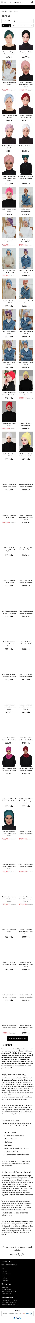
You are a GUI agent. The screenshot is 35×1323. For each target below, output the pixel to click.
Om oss (4, 1272)
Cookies (4, 1278)
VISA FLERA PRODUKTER (17, 1038)
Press (3, 1276)
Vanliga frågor (6, 1289)
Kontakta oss (6, 1274)
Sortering (6, 26)
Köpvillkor (4, 1287)
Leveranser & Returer (8, 1291)
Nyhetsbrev (5, 1280)
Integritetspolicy (7, 1293)
